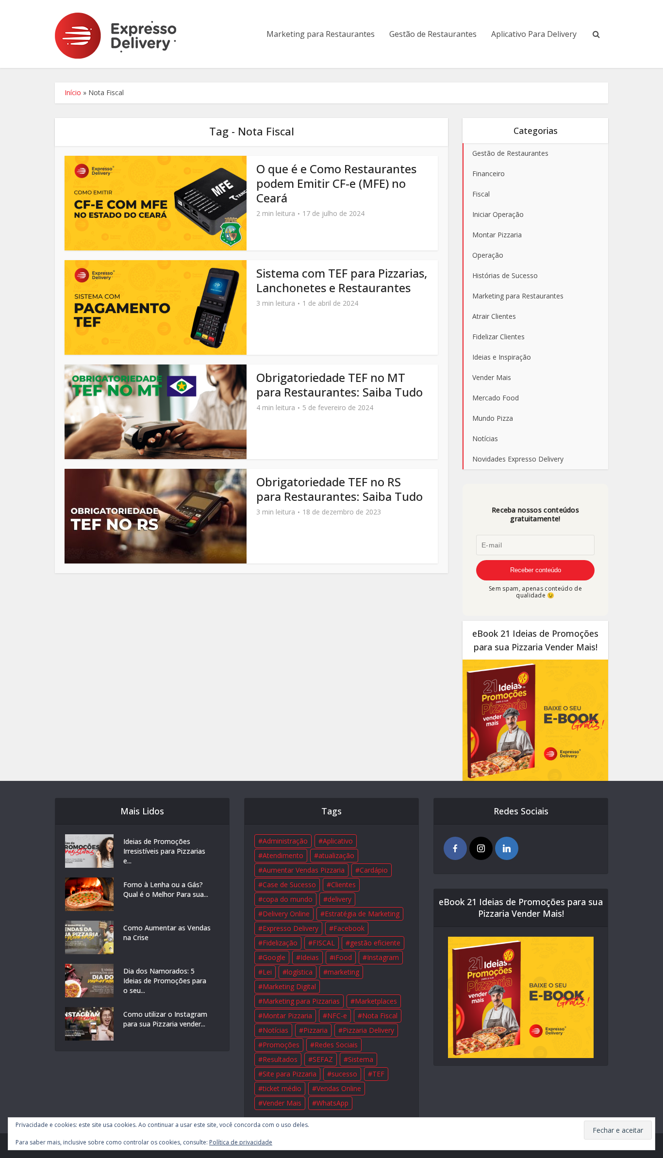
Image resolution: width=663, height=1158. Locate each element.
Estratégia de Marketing (362, 913)
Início (73, 92)
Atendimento (283, 855)
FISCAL (324, 942)
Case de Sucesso (289, 884)
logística (300, 971)
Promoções (281, 1044)
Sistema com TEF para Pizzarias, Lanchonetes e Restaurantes (341, 280)
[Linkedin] (506, 848)
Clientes (343, 884)
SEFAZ (323, 1059)
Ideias (309, 957)
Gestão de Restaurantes (433, 34)
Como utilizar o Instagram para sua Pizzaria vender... (165, 1018)
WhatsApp (332, 1103)
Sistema (360, 1059)
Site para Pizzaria (289, 1073)
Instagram (383, 957)
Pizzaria (315, 1030)
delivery (339, 899)
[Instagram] (481, 848)
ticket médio (282, 1088)
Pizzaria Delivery (368, 1030)
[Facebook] (455, 848)
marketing (343, 971)
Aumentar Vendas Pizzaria (304, 870)
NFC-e (337, 1015)
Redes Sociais (336, 1044)
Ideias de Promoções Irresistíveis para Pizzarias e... (164, 851)
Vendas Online (338, 1088)
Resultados (280, 1059)
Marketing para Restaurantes (320, 34)
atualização (336, 855)
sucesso (344, 1073)
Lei (267, 971)
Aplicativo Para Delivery (534, 34)
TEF (378, 1073)
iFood (343, 957)
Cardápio (374, 870)
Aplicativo (338, 840)
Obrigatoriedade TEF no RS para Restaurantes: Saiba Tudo (339, 489)
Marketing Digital (289, 986)
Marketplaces (376, 1001)
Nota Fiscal (380, 1015)
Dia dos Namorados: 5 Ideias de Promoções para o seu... (164, 980)
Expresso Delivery (290, 928)
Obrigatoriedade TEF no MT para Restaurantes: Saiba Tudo (339, 384)
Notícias (275, 1030)
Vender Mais (282, 1103)
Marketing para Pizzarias (301, 1001)
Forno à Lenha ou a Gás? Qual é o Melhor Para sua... (165, 889)
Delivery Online (286, 913)
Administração (285, 840)
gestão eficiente (375, 942)
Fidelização (280, 942)
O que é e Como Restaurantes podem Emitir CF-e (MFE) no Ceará (336, 183)
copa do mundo (288, 899)
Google (274, 957)
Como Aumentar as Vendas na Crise (167, 932)
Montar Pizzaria (287, 1015)
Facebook (349, 928)
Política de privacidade (240, 1142)
